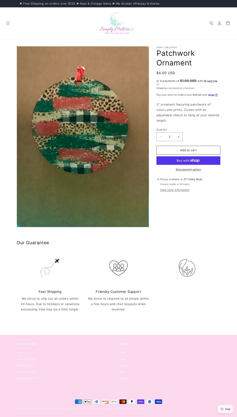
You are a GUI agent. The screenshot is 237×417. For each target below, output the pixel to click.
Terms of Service (28, 378)
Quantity (161, 129)
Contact (124, 378)
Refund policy (78, 408)
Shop (122, 371)
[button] (8, 23)
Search (21, 352)
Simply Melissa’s (35, 408)
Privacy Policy (26, 371)
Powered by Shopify (56, 408)
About (123, 365)
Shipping (161, 88)
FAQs (122, 358)
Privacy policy (97, 408)
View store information (174, 189)
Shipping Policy (27, 358)
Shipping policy (138, 408)
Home (123, 352)
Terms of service (117, 408)
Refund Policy (26, 365)
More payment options (188, 169)
